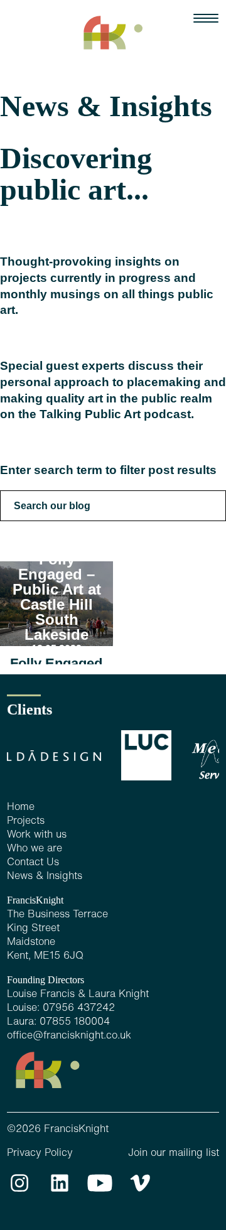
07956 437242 (79, 1008)
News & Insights (44, 876)
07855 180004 (75, 1022)
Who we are (34, 849)
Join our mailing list (173, 1153)
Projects (26, 821)
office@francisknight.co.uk (69, 1036)
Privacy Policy (40, 1153)
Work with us (37, 835)
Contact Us (33, 863)
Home (21, 807)
